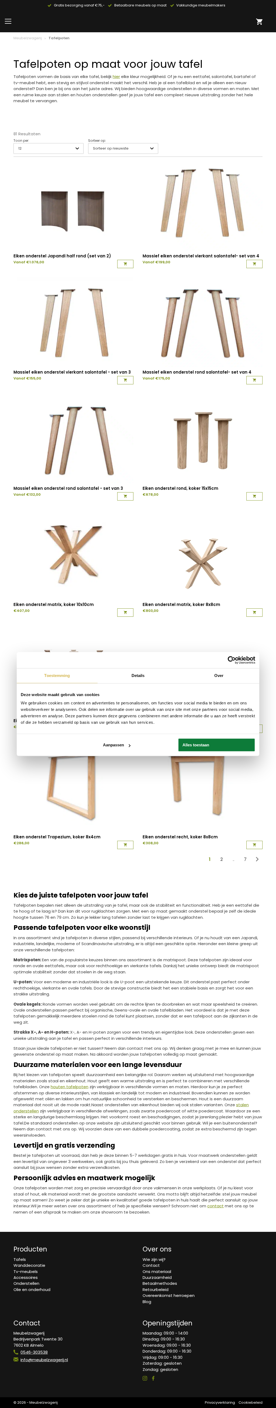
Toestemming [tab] (57, 675)
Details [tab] (138, 675)
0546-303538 (34, 1352)
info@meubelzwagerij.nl (44, 1360)
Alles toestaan (195, 745)
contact (215, 1206)
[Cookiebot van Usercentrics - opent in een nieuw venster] (231, 660)
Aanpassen (113, 745)
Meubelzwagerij (27, 38)
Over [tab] (218, 675)
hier (116, 76)
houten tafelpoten (69, 1087)
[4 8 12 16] (48, 148)
